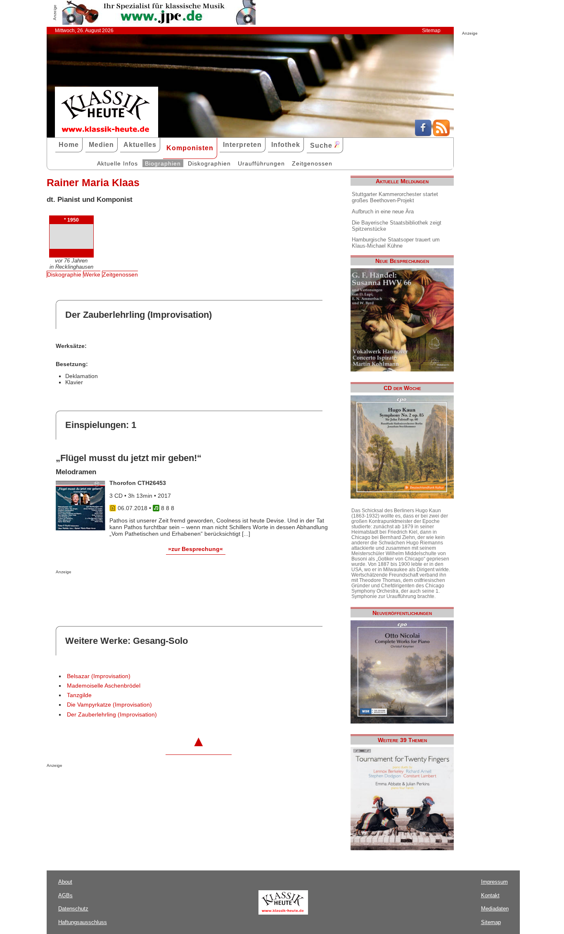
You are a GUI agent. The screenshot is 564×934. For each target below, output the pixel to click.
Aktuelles (139, 144)
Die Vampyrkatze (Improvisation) (109, 705)
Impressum (494, 882)
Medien (101, 144)
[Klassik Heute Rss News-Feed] (441, 134)
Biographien (163, 163)
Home (69, 144)
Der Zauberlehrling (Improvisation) (112, 715)
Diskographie (64, 274)
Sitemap (431, 30)
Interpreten (242, 144)
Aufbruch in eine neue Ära (383, 211)
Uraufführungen (261, 163)
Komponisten (189, 147)
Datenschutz (73, 909)
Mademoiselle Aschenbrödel (103, 686)
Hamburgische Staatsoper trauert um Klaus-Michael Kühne (396, 242)
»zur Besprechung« (195, 549)
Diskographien (209, 163)
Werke (91, 274)
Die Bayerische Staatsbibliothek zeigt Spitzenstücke (396, 226)
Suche (322, 145)
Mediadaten (495, 909)
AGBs (65, 895)
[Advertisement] (152, 590)
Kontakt (490, 895)
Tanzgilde (79, 695)
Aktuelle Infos (117, 163)
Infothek (285, 144)
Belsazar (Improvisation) (98, 676)
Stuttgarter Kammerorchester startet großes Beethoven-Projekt (395, 197)
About (65, 882)
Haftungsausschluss (82, 922)
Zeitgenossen (312, 163)
